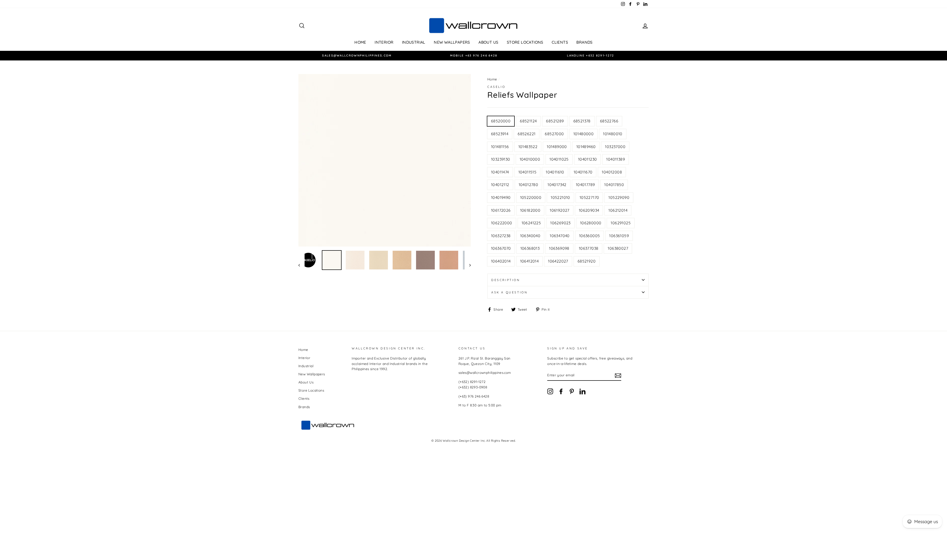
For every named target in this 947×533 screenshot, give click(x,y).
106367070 (501, 248)
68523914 (499, 133)
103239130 (500, 159)
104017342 (556, 184)
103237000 (615, 146)
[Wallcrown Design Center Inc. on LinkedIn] (582, 391)
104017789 (585, 184)
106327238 (501, 235)
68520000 (500, 120)
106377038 (589, 248)
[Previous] (301, 265)
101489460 (586, 146)
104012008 (612, 172)
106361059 (619, 235)
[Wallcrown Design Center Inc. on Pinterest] (572, 391)
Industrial (413, 42)
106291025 (621, 222)
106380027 (618, 248)
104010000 (530, 159)
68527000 (554, 133)
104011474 (500, 172)
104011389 (615, 159)
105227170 (589, 197)
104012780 (528, 184)
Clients (560, 42)
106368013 (530, 248)
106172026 (501, 210)
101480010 (612, 133)
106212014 (617, 210)
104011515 (527, 172)
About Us (488, 42)
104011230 (587, 159)
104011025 (559, 159)
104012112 (500, 184)
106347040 (560, 235)
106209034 (589, 210)
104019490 (501, 197)
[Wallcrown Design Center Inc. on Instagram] (550, 391)
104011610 (555, 172)
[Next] (468, 265)
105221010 (560, 197)
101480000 (583, 133)
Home (360, 42)
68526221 (526, 133)
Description (505, 280)
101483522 (528, 146)
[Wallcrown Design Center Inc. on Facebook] (561, 391)
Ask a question (509, 292)
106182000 (530, 210)
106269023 (560, 222)
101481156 (500, 146)
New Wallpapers (452, 42)
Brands (584, 42)
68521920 (587, 261)
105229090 (618, 197)
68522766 (609, 120)
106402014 (501, 261)
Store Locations (525, 42)
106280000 (590, 222)
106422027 (558, 261)
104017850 (614, 184)
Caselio (496, 87)
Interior (384, 42)
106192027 (559, 210)
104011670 (583, 172)
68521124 (528, 120)
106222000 (501, 222)
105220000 (531, 197)
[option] (356, 55)
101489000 (557, 146)
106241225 (531, 222)
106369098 (559, 248)
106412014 (529, 261)
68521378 (582, 120)
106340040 (530, 235)
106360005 (589, 235)
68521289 (555, 120)
